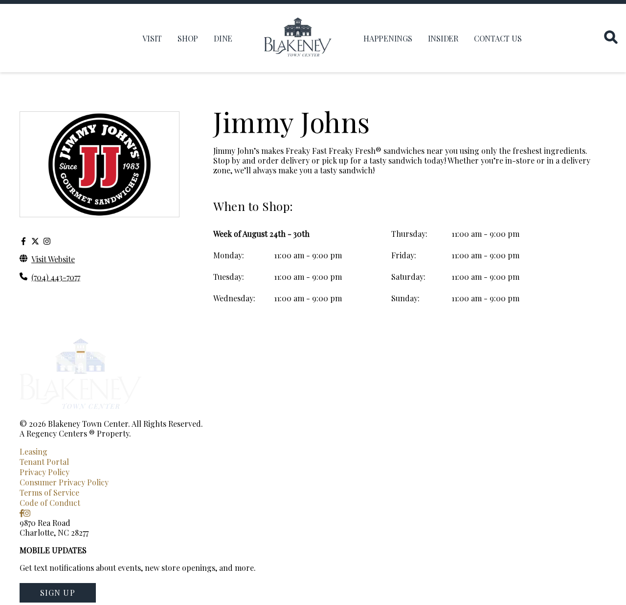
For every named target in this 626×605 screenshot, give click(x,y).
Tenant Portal (44, 462)
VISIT (152, 38)
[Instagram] (47, 241)
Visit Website (53, 259)
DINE (223, 38)
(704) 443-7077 (55, 277)
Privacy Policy (44, 472)
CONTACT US (498, 38)
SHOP (188, 38)
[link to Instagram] (26, 513)
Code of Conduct (50, 503)
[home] (298, 38)
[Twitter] (35, 241)
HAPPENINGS (387, 38)
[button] (58, 593)
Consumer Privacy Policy (64, 482)
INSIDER (443, 38)
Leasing (33, 451)
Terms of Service (49, 492)
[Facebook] (23, 241)
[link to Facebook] (21, 513)
